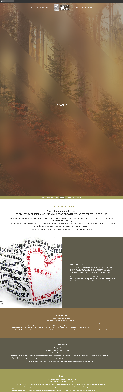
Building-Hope (89, 7)
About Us (62, 197)
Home (32, 7)
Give (82, 7)
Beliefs (73, 197)
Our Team (68, 197)
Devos (56, 197)
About (47, 7)
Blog (52, 197)
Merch (48, 197)
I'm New (43, 197)
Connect (76, 7)
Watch (42, 7)
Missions (79, 197)
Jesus (36, 7)
